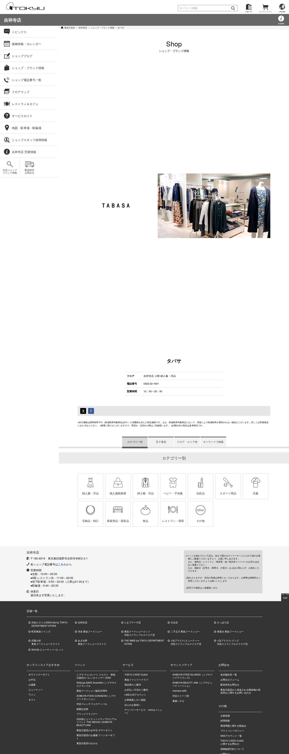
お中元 (32, 679)
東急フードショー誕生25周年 (92, 690)
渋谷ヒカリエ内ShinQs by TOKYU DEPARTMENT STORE (49, 624)
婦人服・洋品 (90, 493)
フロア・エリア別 (187, 442)
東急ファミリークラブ (136, 679)
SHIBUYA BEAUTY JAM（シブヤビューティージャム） (192, 684)
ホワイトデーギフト (39, 674)
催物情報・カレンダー (26, 44)
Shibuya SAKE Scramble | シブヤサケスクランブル (96, 684)
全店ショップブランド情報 (10, 171)
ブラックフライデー (87, 713)
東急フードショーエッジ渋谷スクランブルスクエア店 (139, 633)
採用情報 (225, 720)
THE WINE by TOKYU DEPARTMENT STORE (144, 642)
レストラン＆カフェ (25, 104)
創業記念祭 (82, 709)
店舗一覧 (249, 11)
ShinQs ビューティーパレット (47, 649)
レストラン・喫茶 (173, 521)
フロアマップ (20, 92)
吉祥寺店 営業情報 (24, 152)
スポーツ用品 (228, 493)
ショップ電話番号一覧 (26, 80)
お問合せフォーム (229, 679)
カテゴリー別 (135, 442)
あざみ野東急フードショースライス (92, 642)
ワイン (32, 694)
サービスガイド (22, 116)
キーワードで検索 (213, 442)
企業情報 (225, 715)
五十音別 (161, 442)
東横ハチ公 (178, 700)
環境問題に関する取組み (233, 725)
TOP (285, 598)
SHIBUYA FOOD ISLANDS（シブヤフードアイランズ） (192, 676)
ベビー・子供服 (173, 493)
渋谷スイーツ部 (180, 695)
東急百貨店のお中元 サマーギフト (94, 730)
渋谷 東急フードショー (90, 631)
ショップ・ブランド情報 (102, 27)
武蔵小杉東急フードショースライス (45, 642)
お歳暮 (32, 684)
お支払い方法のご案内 (136, 689)
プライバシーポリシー (232, 730)
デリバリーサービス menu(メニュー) (143, 711)
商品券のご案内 (132, 684)
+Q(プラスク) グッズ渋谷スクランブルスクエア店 (232, 642)
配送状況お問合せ (29, 171)
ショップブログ (22, 56)
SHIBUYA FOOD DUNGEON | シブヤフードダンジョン (96, 697)
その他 (200, 521)
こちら (62, 564)
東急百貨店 (69, 27)
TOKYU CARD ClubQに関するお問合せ (231, 742)
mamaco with (179, 690)
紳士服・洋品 (145, 493)
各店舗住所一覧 (228, 674)
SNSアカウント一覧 (231, 735)
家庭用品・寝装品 (118, 521)
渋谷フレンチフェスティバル (91, 703)
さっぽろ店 (223, 622)
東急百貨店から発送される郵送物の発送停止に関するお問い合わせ (240, 691)
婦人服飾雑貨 (118, 493)
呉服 (255, 493)
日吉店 (174, 622)
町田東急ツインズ (40, 631)
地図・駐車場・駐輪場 (26, 128)
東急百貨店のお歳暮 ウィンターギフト (95, 736)
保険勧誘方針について (232, 748)
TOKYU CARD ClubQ (135, 674)
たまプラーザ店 (132, 622)
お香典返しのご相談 (135, 699)
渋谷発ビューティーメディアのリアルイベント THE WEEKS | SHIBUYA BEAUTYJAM (96, 722)
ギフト (32, 699)
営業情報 (281, 23)
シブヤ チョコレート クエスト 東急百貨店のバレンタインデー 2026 (95, 676)
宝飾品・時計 (90, 521)
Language (282, 11)
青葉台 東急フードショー (230, 631)
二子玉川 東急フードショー (185, 631)
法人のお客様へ (132, 704)
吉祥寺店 (12, 20)
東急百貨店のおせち (87, 743)
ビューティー (36, 689)
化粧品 (200, 493)
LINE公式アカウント (135, 694)
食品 (145, 521)
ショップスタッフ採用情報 (29, 140)
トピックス (19, 32)
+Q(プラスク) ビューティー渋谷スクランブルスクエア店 (186, 642)
